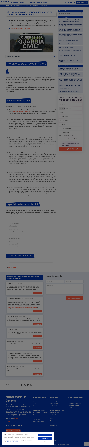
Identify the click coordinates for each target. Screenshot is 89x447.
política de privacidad (12, 441)
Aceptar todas (45, 434)
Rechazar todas (45, 438)
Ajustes (45, 441)
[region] (28, 438)
